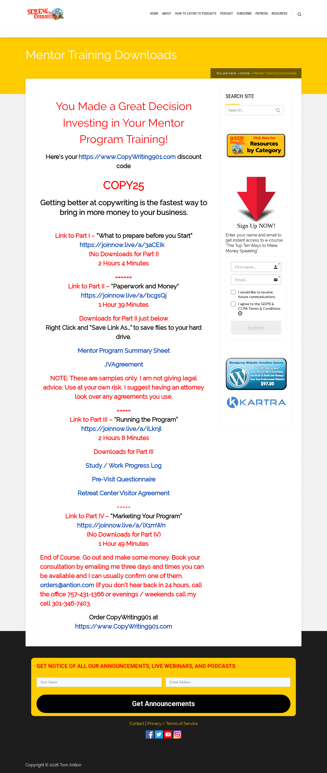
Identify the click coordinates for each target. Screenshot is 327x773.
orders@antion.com (67, 585)
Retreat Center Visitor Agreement (124, 493)
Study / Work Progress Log (124, 465)
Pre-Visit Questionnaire (124, 479)
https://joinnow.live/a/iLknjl (121, 428)
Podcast (226, 13)
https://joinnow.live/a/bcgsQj (124, 295)
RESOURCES (279, 13)
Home (154, 13)
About (166, 13)
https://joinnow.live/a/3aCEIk (122, 244)
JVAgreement (123, 364)
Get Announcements (163, 704)
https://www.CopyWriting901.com (127, 156)
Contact (137, 723)
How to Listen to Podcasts (195, 13)
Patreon (261, 13)
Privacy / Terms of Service (172, 723)
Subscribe (244, 13)
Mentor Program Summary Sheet (124, 350)
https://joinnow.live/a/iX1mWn (121, 525)
